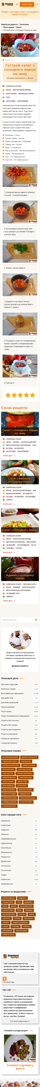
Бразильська (6, 852)
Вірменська (6, 861)
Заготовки (10, 101)
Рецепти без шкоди (9, 725)
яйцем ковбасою (9, 777)
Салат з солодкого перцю (20, 530)
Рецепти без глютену (10, 720)
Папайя (17, 918)
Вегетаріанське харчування (18, 445)
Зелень (16, 442)
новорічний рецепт (10, 761)
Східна (3, 875)
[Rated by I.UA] (8, 982)
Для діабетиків (7, 698)
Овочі (8, 90)
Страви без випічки (9, 743)
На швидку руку (13, 593)
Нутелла (22, 914)
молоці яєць (26, 761)
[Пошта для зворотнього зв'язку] (5, 979)
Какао (5, 906)
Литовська (5, 866)
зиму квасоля (8, 773)
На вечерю (19, 448)
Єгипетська (6, 825)
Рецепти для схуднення (11, 729)
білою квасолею (26, 777)
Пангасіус (6, 918)
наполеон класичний (11, 765)
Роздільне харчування (10, 738)
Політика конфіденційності (20, 1021)
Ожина (31, 914)
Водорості (22, 898)
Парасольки (28, 918)
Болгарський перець (22, 90)
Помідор (16, 587)
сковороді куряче (9, 806)
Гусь (19, 902)
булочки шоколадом (10, 757)
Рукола (5, 926)
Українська (5, 879)
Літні (8, 97)
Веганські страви (26, 93)
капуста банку (8, 781)
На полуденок (31, 496)
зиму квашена (8, 786)
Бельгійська (6, 848)
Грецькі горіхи (8, 902)
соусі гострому (26, 802)
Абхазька (5, 834)
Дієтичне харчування (15, 542)
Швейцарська (7, 884)
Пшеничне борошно (20, 922)
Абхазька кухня (30, 584)
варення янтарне (25, 790)
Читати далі (7, 456)
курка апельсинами (28, 798)
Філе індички (7, 930)
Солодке (10, 548)
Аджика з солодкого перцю (20, 577)
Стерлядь (15, 926)
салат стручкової (9, 794)
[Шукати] (36, 620)
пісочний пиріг (8, 769)
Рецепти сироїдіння (9, 734)
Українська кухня (13, 86)
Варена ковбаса (9, 898)
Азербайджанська (8, 839)
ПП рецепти (28, 493)
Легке (19, 910)
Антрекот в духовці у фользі (20, 1067)
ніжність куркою (29, 765)
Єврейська (5, 821)
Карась (13, 906)
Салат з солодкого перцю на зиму (20, 431)
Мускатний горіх (9, 914)
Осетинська (6, 870)
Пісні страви (11, 93)
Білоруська (5, 857)
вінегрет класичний (29, 757)
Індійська (5, 830)
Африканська (6, 843)
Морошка (28, 910)
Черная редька (21, 930)
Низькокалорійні (13, 493)
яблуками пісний (24, 769)
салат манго (21, 786)
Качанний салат (26, 906)
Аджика (9, 596)
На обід (9, 448)
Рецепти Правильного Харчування (15, 716)
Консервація (22, 101)
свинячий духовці (9, 798)
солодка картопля (9, 802)
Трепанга (26, 926)
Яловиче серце (8, 934)
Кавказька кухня (13, 584)
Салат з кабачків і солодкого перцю (20, 480)
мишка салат (22, 781)
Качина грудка (8, 910)
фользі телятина (9, 790)
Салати (9, 500)
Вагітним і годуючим (9, 684)
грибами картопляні (24, 773)
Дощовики (28, 902)
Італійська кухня (13, 439)
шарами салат (25, 794)
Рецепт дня (27, 4)
